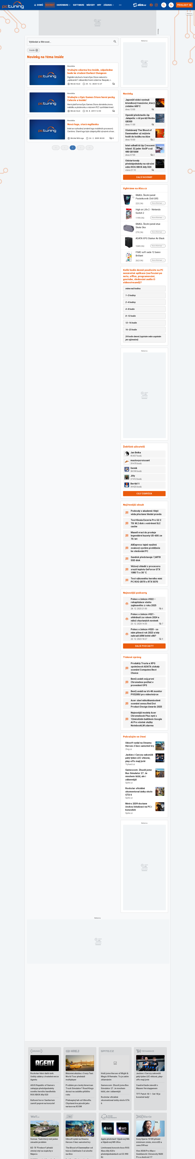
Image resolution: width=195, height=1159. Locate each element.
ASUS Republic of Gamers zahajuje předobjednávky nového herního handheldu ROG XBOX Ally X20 (43, 1090)
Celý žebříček (144, 493)
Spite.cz (129, 783)
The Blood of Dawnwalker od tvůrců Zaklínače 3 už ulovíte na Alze (79, 1151)
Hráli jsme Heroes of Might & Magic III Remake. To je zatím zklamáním (115, 1076)
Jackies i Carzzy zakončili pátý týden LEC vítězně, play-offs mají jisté (139, 758)
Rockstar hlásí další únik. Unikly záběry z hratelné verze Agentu (44, 1076)
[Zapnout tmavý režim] (171, 5)
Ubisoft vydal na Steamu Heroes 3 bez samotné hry (139, 744)
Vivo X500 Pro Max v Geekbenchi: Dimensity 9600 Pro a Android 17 (149, 1154)
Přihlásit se (184, 5)
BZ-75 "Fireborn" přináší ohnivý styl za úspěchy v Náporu (41, 1151)
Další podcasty (144, 646)
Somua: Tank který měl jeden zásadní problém (44, 1140)
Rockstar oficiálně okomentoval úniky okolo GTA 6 (138, 791)
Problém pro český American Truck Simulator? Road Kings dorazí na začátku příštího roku (80, 1090)
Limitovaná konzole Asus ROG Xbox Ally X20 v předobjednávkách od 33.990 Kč (115, 1152)
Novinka (71, 66)
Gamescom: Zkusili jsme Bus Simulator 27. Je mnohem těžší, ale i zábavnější (138, 775)
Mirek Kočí (75, 84)
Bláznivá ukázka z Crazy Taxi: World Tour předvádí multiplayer (80, 1076)
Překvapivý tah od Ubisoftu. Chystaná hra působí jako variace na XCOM (79, 1103)
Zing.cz (128, 749)
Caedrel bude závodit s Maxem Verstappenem (147, 1087)
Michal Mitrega (77, 138)
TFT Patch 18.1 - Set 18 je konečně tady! (148, 1095)
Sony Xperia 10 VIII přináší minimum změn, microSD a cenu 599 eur (149, 1142)
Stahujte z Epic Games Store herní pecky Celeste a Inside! (91, 99)
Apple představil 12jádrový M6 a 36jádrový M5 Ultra (115, 1140)
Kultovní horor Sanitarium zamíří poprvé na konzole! (42, 1101)
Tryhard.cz (130, 764)
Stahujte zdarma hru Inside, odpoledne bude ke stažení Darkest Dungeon (90, 71)
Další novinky (144, 177)
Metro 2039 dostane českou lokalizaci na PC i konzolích (138, 806)
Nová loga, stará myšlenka (83, 124)
